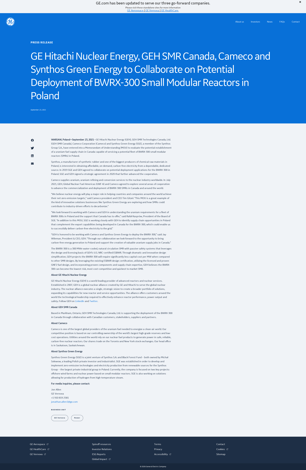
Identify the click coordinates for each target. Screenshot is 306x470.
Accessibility (162, 454)
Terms (157, 444)
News (270, 22)
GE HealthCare (169, 10)
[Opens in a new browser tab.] (40, 140)
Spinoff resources (101, 444)
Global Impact (101, 459)
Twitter (93, 301)
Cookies (222, 449)
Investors (255, 22)
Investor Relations (102, 449)
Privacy (158, 449)
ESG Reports (99, 454)
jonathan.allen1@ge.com (64, 402)
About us (239, 22)
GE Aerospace (135, 10)
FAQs (282, 22)
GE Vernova (152, 10)
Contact (296, 22)
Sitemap (220, 454)
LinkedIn (79, 301)
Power (77, 418)
